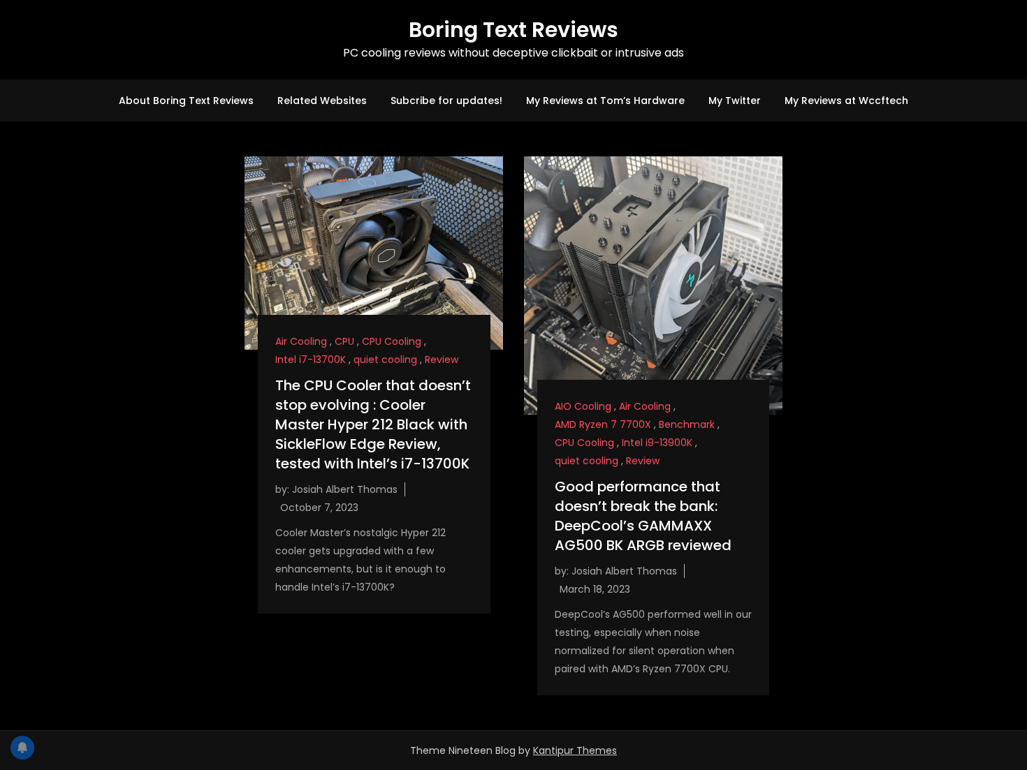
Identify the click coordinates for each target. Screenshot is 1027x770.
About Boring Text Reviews (186, 101)
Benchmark (687, 424)
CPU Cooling (391, 341)
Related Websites (322, 101)
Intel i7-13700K (310, 359)
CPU (344, 341)
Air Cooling (301, 341)
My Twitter (734, 101)
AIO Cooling (583, 406)
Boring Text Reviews (513, 30)
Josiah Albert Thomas (345, 489)
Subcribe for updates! (446, 101)
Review (441, 359)
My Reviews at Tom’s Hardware (605, 101)
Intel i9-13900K (657, 442)
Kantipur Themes (575, 750)
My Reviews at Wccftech (846, 101)
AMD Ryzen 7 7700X (603, 424)
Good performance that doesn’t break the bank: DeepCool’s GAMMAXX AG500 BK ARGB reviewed (643, 516)
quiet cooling (385, 359)
